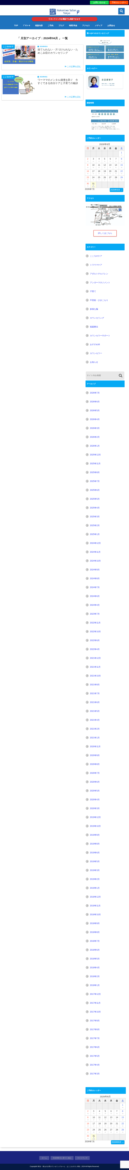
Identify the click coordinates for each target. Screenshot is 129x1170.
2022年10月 (95, 631)
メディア (98, 25)
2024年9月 (95, 570)
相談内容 (39, 25)
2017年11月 (95, 1003)
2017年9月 (95, 1021)
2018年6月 (95, 950)
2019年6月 (95, 853)
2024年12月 (95, 543)
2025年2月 (95, 525)
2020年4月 (95, 799)
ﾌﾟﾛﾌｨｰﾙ (26, 25)
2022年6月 (95, 640)
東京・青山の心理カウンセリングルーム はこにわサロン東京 (59, 1166)
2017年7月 (95, 1038)
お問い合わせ (99, 2)
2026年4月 (95, 419)
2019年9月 (95, 835)
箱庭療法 (94, 327)
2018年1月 (95, 985)
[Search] (120, 376)
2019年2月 (95, 879)
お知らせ (94, 362)
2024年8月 (95, 578)
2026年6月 (95, 402)
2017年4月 (95, 1065)
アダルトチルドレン (99, 274)
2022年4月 (95, 649)
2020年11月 (95, 746)
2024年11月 (95, 552)
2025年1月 (95, 534)
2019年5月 (95, 861)
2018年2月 (95, 976)
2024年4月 (95, 605)
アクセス (86, 25)
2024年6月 (95, 596)
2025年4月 (95, 508)
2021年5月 (95, 711)
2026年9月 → (116, 190)
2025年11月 (95, 463)
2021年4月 (95, 720)
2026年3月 (95, 428)
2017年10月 (95, 1012)
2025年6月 (95, 490)
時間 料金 (73, 25)
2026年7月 (95, 393)
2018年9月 (95, 923)
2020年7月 (95, 773)
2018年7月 (95, 941)
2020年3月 (95, 808)
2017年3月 (95, 1074)
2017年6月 (95, 1047)
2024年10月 (95, 561)
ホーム (44, 1158)
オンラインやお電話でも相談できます (65, 19)
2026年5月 (95, 410)
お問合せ (111, 25)
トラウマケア (96, 265)
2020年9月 (95, 755)
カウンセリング (97, 318)
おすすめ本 (95, 344)
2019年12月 (95, 817)
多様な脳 (94, 309)
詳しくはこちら (105, 233)
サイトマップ (82, 1158)
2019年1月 (95, 888)
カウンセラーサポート (100, 336)
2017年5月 (95, 1056)
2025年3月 (95, 517)
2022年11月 (95, 623)
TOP (16, 25)
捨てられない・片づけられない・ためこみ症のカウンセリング (58, 51)
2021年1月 (95, 738)
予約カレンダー (119, 2)
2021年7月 (95, 693)
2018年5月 (95, 959)
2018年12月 (95, 897)
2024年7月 (95, 587)
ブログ (61, 25)
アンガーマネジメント (100, 282)
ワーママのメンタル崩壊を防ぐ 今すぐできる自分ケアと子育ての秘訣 (58, 81)
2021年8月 (95, 685)
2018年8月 (95, 932)
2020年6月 (95, 782)
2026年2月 (95, 437)
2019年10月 (95, 826)
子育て (93, 291)
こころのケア (96, 256)
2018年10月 (95, 914)
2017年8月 (95, 1029)
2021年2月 (95, 729)
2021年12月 (95, 658)
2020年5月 (95, 791)
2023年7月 (95, 614)
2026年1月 (95, 446)
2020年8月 (95, 764)
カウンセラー (96, 353)
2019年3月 (95, 870)
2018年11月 (95, 906)
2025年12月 (95, 455)
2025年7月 (95, 481)
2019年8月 (95, 844)
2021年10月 (95, 676)
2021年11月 (95, 667)
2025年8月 (95, 472)
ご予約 (50, 25)
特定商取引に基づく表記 (62, 1158)
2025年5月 (95, 499)
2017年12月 (95, 994)
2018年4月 (95, 967)
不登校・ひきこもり (99, 300)
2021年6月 (95, 702)
